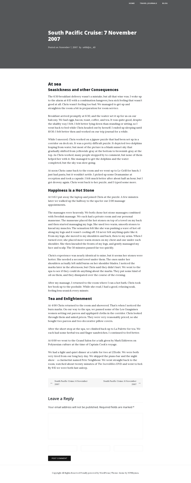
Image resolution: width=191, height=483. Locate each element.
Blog (165, 3)
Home (132, 3)
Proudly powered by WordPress (95, 473)
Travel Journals (148, 3)
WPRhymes (133, 473)
